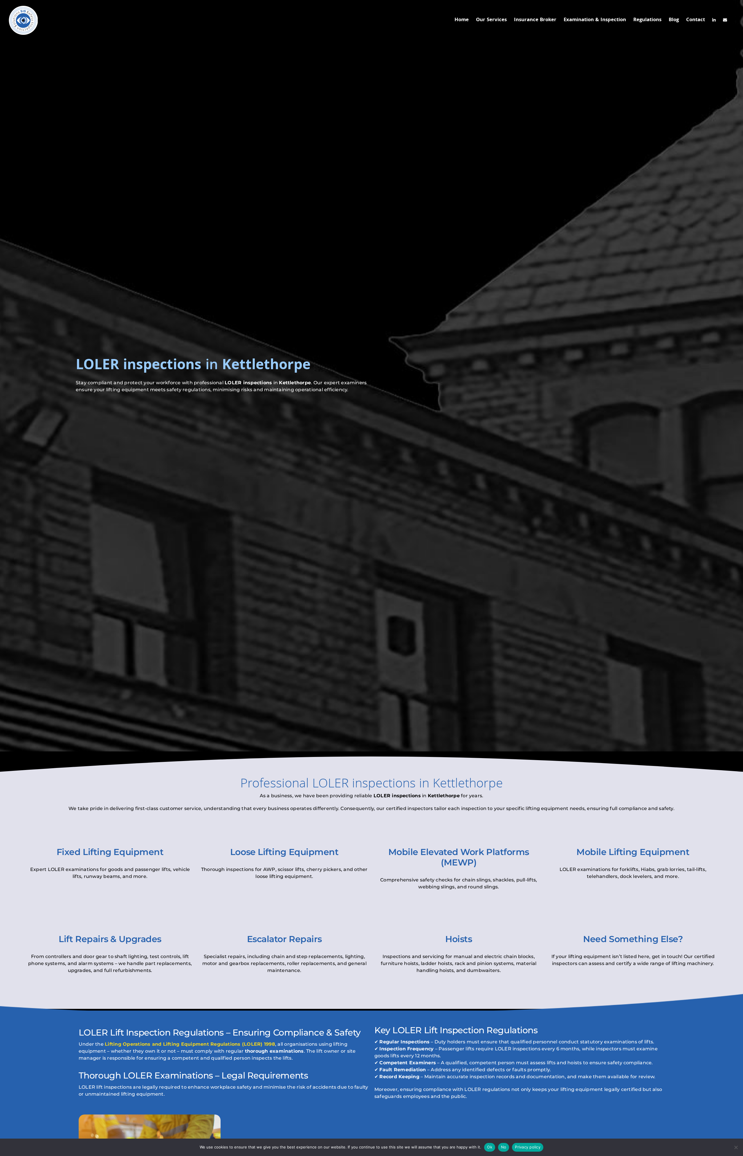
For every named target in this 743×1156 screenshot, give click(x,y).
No (503, 1147)
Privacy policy (527, 1147)
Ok (489, 1147)
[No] (736, 1147)
